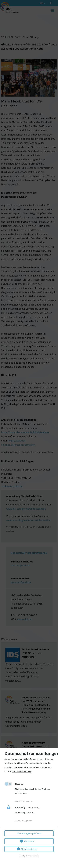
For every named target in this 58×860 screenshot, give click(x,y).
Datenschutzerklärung (22, 771)
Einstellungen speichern (29, 833)
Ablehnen (29, 841)
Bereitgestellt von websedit (29, 856)
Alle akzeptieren (29, 849)
